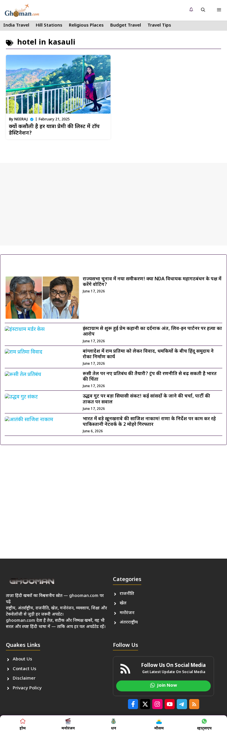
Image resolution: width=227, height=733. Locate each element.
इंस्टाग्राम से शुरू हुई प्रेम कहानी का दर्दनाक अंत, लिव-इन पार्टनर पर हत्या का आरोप (152, 332)
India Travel (16, 25)
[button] (203, 10)
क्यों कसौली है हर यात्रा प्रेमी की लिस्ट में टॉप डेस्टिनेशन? (54, 130)
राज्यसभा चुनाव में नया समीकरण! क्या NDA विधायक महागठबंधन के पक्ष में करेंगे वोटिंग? (152, 282)
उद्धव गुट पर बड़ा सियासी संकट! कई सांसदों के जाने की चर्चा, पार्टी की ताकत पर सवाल (146, 399)
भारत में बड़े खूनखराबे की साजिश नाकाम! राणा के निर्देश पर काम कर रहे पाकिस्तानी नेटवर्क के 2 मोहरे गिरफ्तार (149, 422)
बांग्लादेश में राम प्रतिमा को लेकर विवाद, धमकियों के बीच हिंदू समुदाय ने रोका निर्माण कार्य (148, 354)
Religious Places (86, 25)
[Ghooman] (22, 10)
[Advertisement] (113, 204)
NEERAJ (21, 119)
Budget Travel (125, 25)
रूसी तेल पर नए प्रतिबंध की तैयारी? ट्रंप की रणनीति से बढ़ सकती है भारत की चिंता (150, 377)
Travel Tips (159, 25)
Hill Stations (49, 25)
